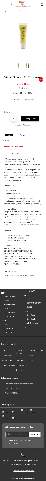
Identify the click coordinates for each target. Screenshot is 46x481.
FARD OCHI (8, 332)
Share (10, 135)
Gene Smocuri (31, 315)
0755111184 (15, 388)
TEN (3, 293)
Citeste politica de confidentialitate (23, 464)
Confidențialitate (36, 350)
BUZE (26, 295)
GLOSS (29, 307)
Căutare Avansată (8, 365)
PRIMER (7, 301)
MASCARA (30, 291)
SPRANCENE (9, 328)
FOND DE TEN (10, 297)
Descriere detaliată (13, 146)
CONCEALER (9, 316)
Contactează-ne (21, 365)
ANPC (32, 355)
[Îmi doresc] (40, 110)
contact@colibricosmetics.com (21, 384)
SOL (32, 360)
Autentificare (7, 360)
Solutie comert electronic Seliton (23, 479)
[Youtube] (15, 398)
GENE (26, 311)
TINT (19, 11)
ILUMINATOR (9, 305)
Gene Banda (31, 319)
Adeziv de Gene (32, 323)
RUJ (28, 299)
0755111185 (15, 393)
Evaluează (5, 140)
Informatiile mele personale (23, 471)
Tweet (22, 135)
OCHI (13, 11)
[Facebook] (4, 398)
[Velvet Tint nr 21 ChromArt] (23, 57)
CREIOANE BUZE (33, 303)
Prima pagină (5, 11)
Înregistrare (6, 355)
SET (25, 327)
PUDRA (7, 308)
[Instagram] (10, 398)
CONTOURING (9, 312)
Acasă (4, 350)
